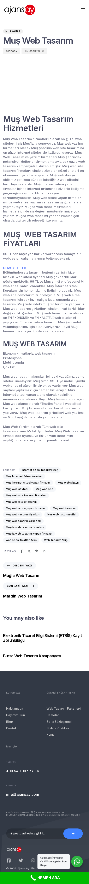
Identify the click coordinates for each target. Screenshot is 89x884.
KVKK (50, 735)
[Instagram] (33, 860)
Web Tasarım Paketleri (64, 708)
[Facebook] (21, 551)
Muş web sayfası (17, 489)
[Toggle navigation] (71, 10)
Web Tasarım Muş (55, 540)
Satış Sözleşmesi (59, 722)
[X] (29, 551)
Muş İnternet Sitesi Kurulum (24, 476)
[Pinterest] (36, 551)
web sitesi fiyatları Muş (21, 540)
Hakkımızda (14, 708)
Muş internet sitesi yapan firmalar (28, 482)
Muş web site (44, 489)
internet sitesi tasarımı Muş (40, 469)
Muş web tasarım (64, 508)
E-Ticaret (13, 31)
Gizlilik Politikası (58, 728)
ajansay (11, 51)
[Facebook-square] (8, 860)
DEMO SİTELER (14, 268)
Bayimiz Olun (15, 715)
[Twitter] (20, 860)
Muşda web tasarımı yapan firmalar (29, 533)
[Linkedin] (44, 551)
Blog (9, 722)
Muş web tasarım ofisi (61, 514)
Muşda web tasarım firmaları (25, 527)
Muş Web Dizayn (68, 482)
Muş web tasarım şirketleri (23, 520)
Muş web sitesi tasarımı (21, 501)
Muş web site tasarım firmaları (26, 495)
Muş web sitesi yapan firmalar (25, 508)
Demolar (53, 715)
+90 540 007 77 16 (22, 771)
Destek (11, 728)
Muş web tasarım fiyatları (23, 514)
